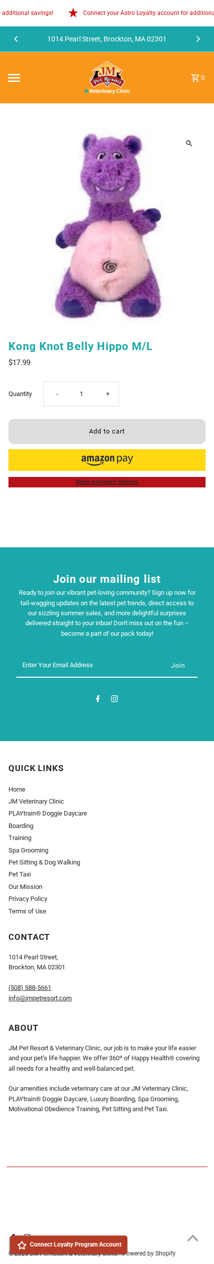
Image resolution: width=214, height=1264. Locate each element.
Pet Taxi (19, 874)
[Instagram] (114, 700)
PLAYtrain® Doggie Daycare (47, 813)
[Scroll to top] (193, 1238)
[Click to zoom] (189, 143)
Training (19, 838)
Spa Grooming (28, 850)
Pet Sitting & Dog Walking (44, 862)
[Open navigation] (40, 77)
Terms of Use (27, 911)
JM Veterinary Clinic (36, 801)
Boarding (20, 826)
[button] (106, 460)
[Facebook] (98, 700)
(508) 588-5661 (29, 987)
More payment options (107, 481)
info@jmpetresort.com (40, 998)
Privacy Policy (27, 898)
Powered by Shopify (149, 1253)
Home (16, 789)
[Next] (197, 38)
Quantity (20, 394)
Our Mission (25, 886)
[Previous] (16, 38)
